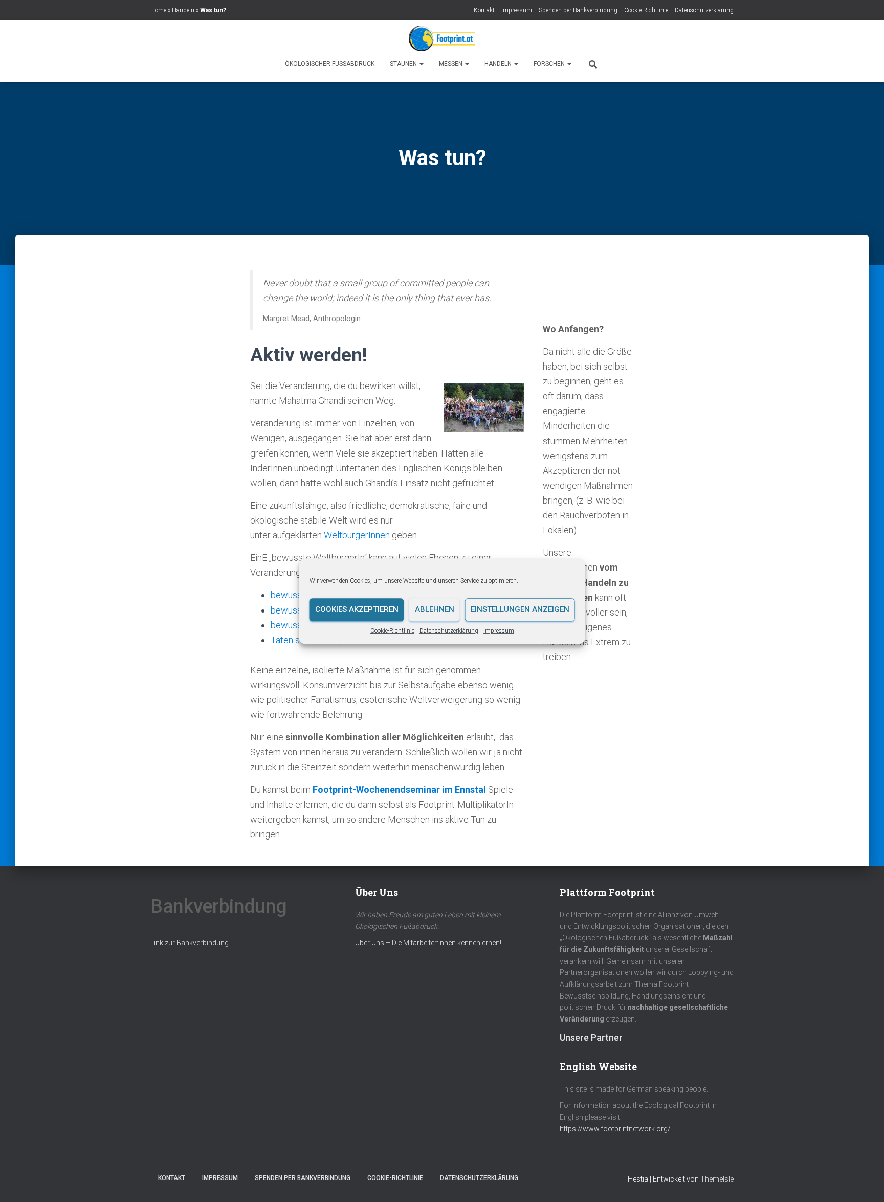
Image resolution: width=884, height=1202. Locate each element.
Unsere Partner (591, 1037)
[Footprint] (442, 38)
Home (158, 10)
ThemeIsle (717, 1179)
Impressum (498, 630)
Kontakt (484, 10)
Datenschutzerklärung (448, 630)
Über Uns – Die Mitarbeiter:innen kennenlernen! (428, 943)
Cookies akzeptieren (357, 609)
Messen (451, 63)
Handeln (183, 10)
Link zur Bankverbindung (189, 943)
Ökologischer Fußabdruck (329, 63)
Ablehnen (434, 609)
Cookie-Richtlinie (392, 630)
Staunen (404, 63)
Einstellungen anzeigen (520, 609)
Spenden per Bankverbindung (578, 10)
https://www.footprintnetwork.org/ (615, 1129)
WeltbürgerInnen (357, 535)
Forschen (550, 63)
